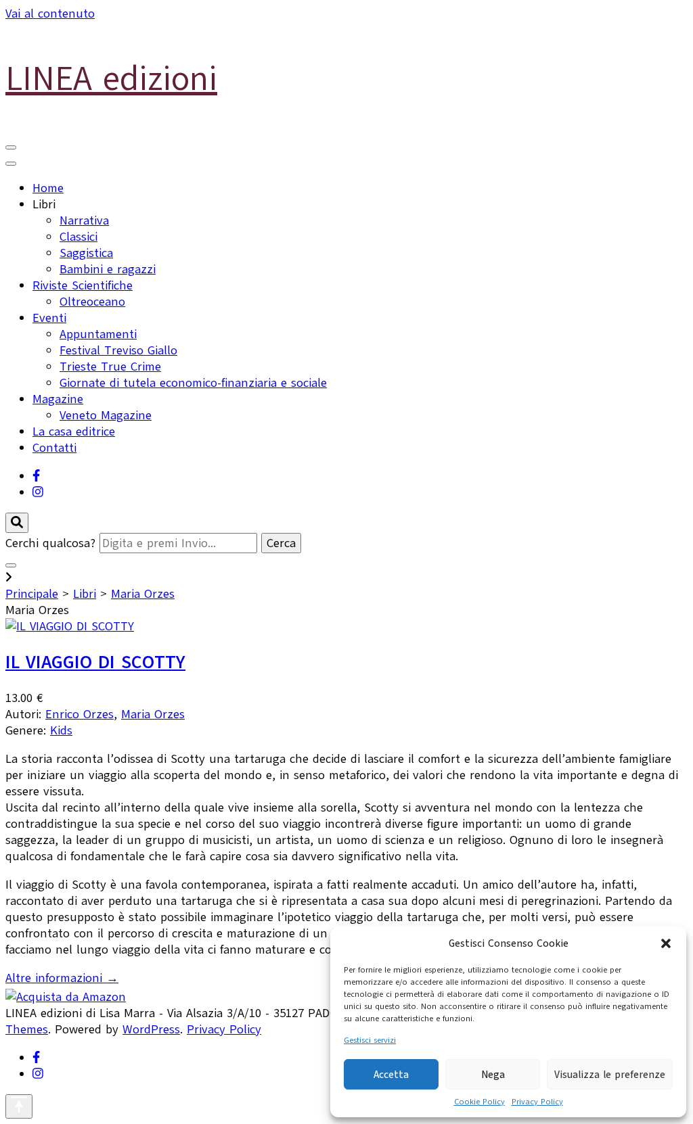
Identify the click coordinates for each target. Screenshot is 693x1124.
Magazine (57, 399)
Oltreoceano (92, 302)
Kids (61, 730)
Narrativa (84, 220)
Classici (78, 237)
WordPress (151, 1029)
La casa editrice (73, 431)
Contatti (54, 448)
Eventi (49, 318)
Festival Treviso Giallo (118, 350)
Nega (493, 1074)
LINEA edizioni (111, 78)
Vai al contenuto (50, 13)
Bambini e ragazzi (108, 269)
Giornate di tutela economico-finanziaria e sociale (193, 383)
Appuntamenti (98, 334)
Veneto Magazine (106, 415)
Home (48, 188)
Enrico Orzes (79, 714)
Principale (31, 594)
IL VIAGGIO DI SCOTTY (95, 661)
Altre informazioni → (61, 978)
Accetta (391, 1074)
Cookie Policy (479, 1101)
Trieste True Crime (110, 366)
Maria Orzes (143, 594)
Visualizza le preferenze (609, 1074)
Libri (84, 594)
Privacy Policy (537, 1101)
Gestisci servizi (370, 1040)
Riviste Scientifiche (82, 285)
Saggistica (86, 253)
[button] (666, 943)
